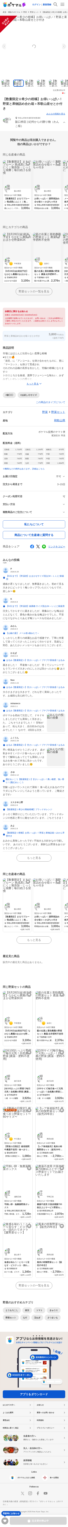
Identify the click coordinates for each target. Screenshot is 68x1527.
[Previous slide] (4, 46)
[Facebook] (38, 1493)
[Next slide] (63, 46)
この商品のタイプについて (50, 402)
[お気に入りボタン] (28, 163)
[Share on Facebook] (32, 546)
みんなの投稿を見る (55, 114)
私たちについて (34, 524)
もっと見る (34, 857)
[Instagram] (30, 1493)
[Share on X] (38, 546)
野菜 (25, 12)
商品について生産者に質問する (34, 534)
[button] (34, 122)
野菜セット (34, 12)
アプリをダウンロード (34, 1394)
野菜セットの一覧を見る (34, 291)
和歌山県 (59, 420)
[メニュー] (62, 4)
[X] (22, 1493)
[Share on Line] (44, 546)
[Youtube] (45, 1493)
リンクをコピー (56, 546)
